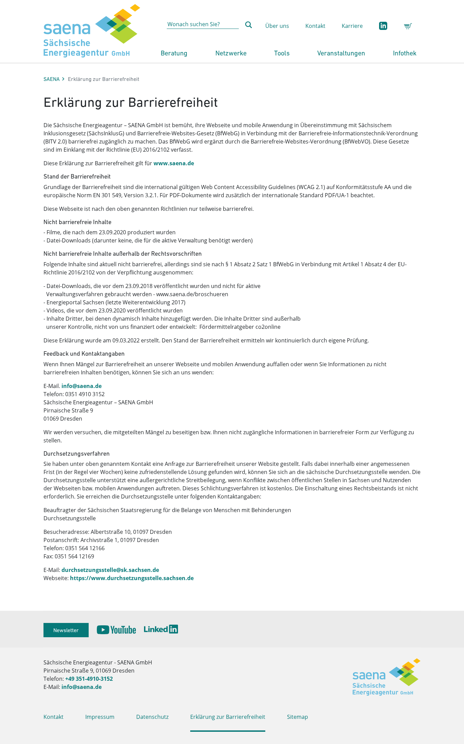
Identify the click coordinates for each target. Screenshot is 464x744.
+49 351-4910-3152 (89, 678)
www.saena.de (174, 163)
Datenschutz (152, 717)
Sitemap (297, 717)
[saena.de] (91, 31)
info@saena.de (81, 386)
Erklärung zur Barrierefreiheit (227, 717)
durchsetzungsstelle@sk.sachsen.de (110, 570)
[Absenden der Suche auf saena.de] (248, 25)
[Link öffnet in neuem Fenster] (116, 630)
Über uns (277, 26)
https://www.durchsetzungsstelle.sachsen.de (131, 578)
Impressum (99, 717)
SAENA (51, 79)
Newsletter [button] (66, 630)
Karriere (352, 26)
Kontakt (315, 26)
